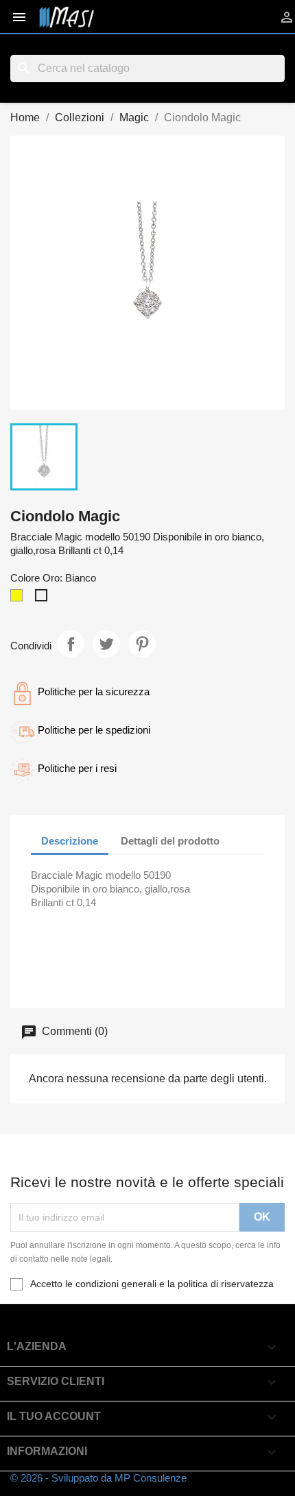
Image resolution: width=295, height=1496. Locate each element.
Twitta (106, 644)
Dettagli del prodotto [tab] (170, 841)
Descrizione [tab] (69, 841)
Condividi (70, 644)
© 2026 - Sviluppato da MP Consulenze (98, 1478)
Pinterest (142, 644)
